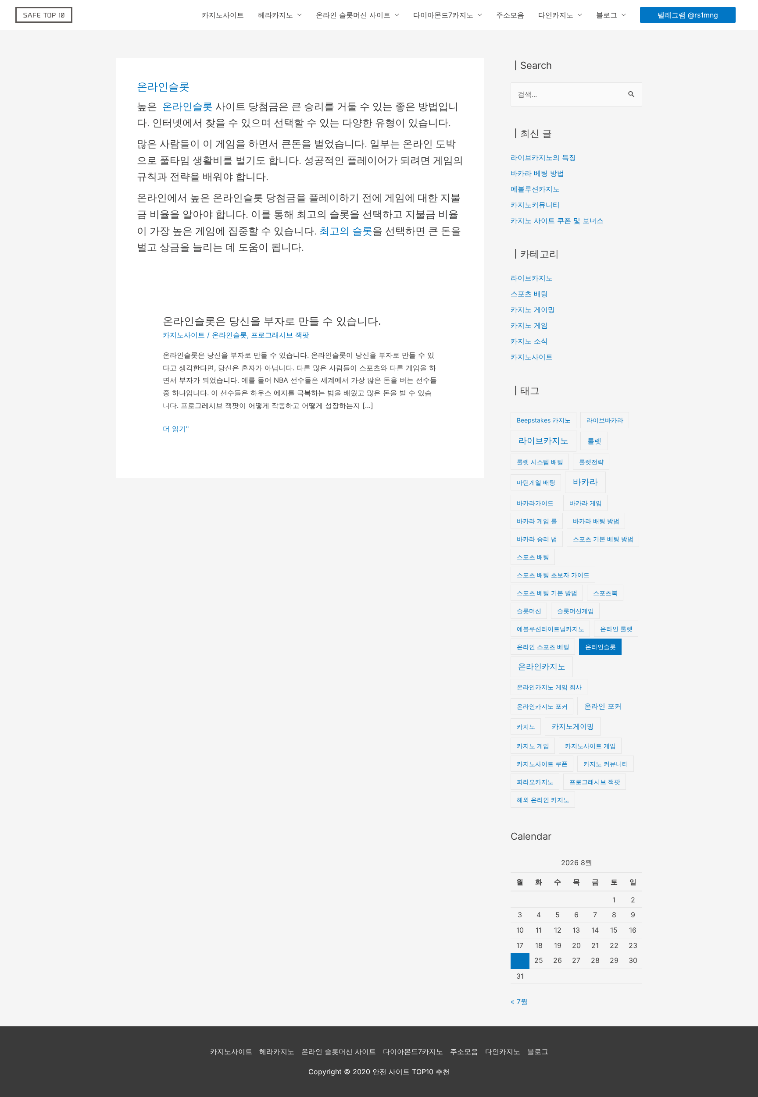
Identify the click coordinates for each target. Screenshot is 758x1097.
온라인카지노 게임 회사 (549, 687)
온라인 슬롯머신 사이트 (353, 15)
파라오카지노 (535, 781)
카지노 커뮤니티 (605, 763)
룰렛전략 (591, 461)
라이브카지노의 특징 (543, 157)
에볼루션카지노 (535, 189)
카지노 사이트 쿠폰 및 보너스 (557, 220)
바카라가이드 (535, 503)
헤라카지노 (275, 15)
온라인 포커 (603, 706)
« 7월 (519, 1001)
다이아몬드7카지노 (443, 15)
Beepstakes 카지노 (544, 420)
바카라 (585, 482)
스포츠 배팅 (529, 293)
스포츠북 (605, 592)
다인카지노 (555, 15)
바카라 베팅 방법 (537, 173)
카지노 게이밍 (533, 309)
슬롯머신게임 (575, 610)
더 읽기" (176, 428)
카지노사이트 (223, 15)
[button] (688, 15)
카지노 (526, 726)
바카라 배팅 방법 (596, 521)
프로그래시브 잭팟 (280, 334)
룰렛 (594, 441)
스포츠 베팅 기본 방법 (547, 592)
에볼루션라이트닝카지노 (550, 628)
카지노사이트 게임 (590, 745)
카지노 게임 (529, 325)
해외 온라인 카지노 (543, 799)
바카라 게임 (585, 503)
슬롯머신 (529, 610)
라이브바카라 (604, 420)
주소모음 (510, 15)
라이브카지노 (532, 277)
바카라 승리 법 (537, 539)
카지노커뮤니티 (535, 204)
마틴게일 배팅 (536, 482)
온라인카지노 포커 (542, 706)
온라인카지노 (541, 666)
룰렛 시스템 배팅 (540, 461)
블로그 (606, 15)
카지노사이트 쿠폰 (542, 763)
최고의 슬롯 (345, 231)
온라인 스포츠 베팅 (543, 646)
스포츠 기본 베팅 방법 (603, 539)
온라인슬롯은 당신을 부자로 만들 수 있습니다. (272, 321)
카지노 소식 (529, 341)
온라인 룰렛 (616, 628)
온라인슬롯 (188, 106)
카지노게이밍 (573, 726)
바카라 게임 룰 (537, 521)
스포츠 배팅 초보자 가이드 (553, 575)
